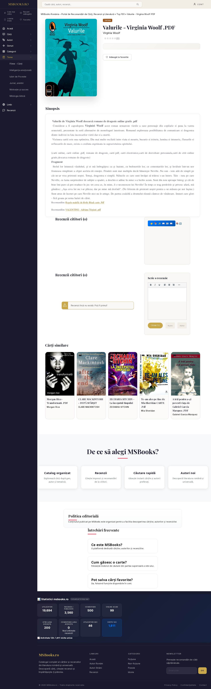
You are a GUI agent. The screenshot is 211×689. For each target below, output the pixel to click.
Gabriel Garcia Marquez (185, 414)
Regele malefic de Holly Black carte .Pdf (84, 202)
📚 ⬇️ (179, 223)
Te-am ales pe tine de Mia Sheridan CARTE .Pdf (153, 403)
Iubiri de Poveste (18, 76)
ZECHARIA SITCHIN (119, 407)
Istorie (131, 672)
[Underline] (159, 285)
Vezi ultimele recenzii (68, 631)
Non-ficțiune (134, 663)
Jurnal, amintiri (17, 83)
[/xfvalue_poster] (59, 374)
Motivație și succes (19, 89)
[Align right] (173, 285)
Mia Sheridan (148, 410)
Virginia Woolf (111, 32)
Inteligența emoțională (20, 70)
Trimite (155, 325)
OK (202, 670)
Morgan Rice (53, 407)
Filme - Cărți (16, 63)
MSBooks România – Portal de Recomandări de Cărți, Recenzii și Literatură (77, 14)
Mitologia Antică (17, 96)
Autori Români (96, 663)
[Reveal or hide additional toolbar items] (179, 285)
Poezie (131, 668)
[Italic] (155, 285)
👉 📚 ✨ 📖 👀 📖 (161, 223)
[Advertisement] (97, 244)
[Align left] (165, 285)
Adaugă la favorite (118, 57)
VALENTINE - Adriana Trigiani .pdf (83, 209)
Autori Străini (96, 668)
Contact (203, 685)
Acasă (92, 659)
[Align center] (169, 285)
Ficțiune (132, 659)
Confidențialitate (188, 685)
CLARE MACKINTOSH (88, 407)
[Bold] (151, 285)
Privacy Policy (170, 685)
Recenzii (94, 672)
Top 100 (121, 14)
